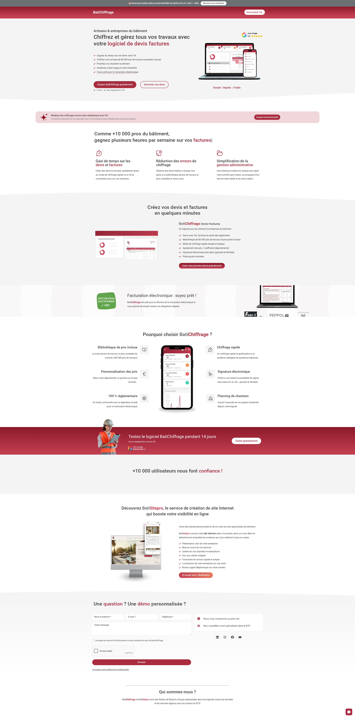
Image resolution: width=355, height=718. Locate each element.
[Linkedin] (217, 637)
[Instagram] (225, 637)
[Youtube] (240, 637)
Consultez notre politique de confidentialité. (110, 669)
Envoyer (142, 662)
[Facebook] (232, 637)
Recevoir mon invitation (213, 3)
